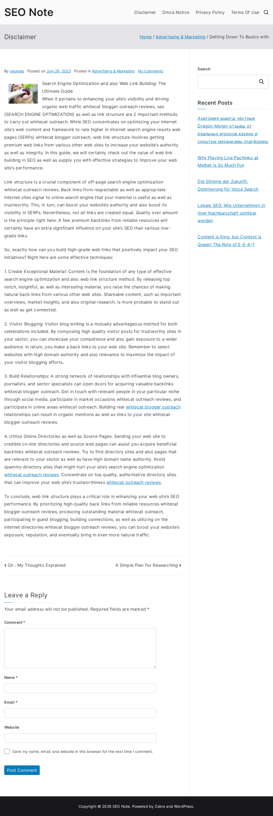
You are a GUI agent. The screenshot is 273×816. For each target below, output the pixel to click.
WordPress (183, 806)
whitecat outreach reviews (31, 474)
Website (11, 727)
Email (11, 702)
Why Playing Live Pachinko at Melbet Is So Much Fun (228, 161)
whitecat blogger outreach (153, 407)
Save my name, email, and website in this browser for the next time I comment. (82, 751)
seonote (17, 71)
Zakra (160, 806)
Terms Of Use (245, 12)
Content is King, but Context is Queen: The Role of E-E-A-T (229, 240)
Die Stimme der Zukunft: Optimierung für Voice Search (228, 185)
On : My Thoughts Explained (37, 565)
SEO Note (29, 12)
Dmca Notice (175, 12)
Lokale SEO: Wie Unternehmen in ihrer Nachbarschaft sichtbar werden (231, 213)
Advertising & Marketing (113, 71)
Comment (14, 622)
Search (204, 69)
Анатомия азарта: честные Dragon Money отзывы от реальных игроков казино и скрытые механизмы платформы (233, 130)
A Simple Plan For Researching (146, 565)
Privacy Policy (210, 12)
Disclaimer (145, 12)
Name (11, 677)
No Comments (150, 71)
